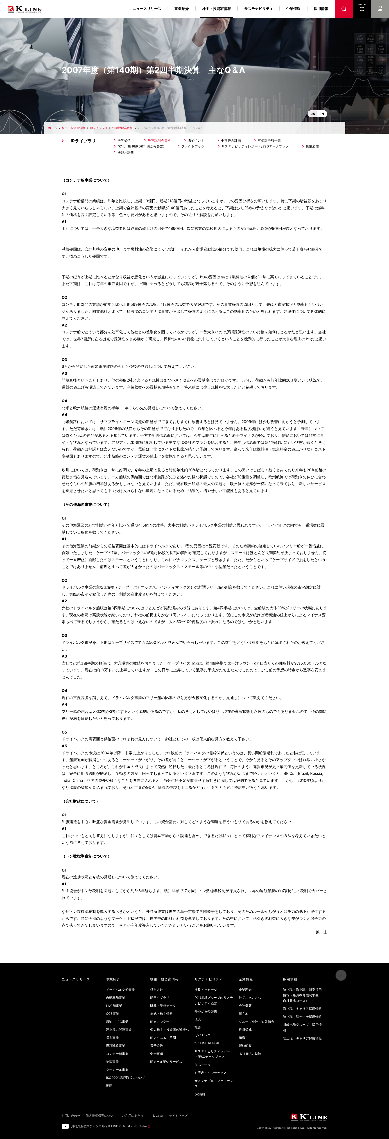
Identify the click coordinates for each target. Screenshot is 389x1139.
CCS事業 (112, 1013)
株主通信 (312, 146)
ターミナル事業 (117, 1070)
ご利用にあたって (134, 1115)
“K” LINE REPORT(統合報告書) (141, 146)
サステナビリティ (258, 8)
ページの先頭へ (341, 975)
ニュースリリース (147, 8)
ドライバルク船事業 (120, 990)
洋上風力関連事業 (119, 1029)
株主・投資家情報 (73, 128)
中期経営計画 (231, 140)
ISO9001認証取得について (125, 1077)
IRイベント (196, 140)
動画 (109, 1086)
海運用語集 (126, 152)
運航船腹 (245, 1045)
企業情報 (293, 8)
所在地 (244, 1013)
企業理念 (245, 990)
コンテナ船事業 (117, 1054)
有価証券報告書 (269, 140)
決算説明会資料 (122, 128)
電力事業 (112, 1038)
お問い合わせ (380, 4)
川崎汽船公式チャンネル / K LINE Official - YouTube (109, 1126)
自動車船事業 (115, 997)
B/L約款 (157, 1115)
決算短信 (124, 140)
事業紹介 (181, 8)
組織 (242, 1038)
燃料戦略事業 (115, 1045)
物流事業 (112, 1061)
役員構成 (245, 1029)
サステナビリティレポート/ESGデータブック (255, 146)
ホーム (52, 128)
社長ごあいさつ (250, 997)
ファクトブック (193, 146)
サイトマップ (178, 1115)
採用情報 (321, 8)
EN (322, 114)
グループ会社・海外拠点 (256, 1022)
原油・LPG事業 (117, 1022)
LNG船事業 (114, 1006)
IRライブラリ (98, 128)
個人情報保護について (101, 1115)
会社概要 (245, 1006)
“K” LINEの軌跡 (250, 1054)
